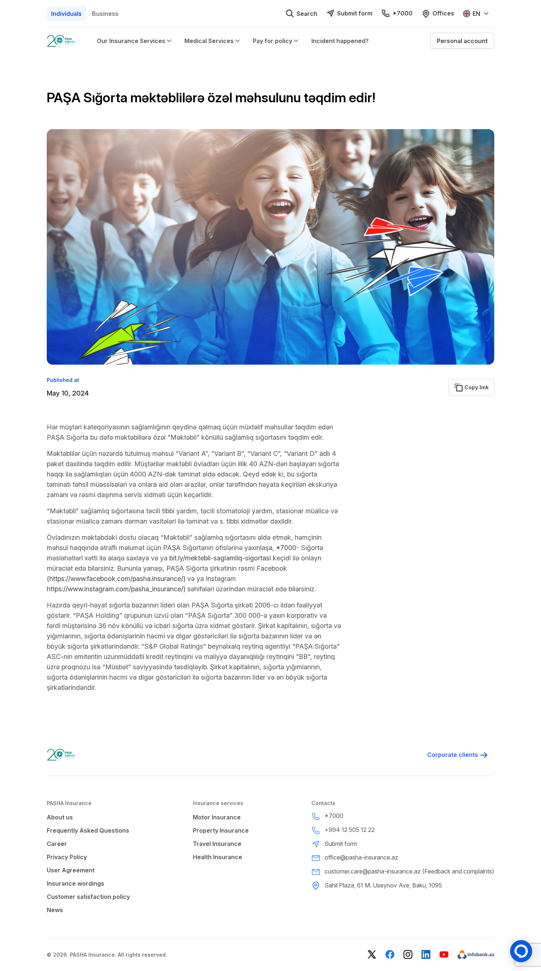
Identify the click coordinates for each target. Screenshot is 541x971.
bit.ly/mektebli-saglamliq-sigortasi (220, 558)
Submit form (354, 13)
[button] (462, 41)
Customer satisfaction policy (88, 896)
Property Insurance (221, 830)
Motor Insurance (217, 817)
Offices (443, 13)
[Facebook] (390, 954)
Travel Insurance (217, 843)
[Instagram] (408, 954)
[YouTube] (444, 954)
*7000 (402, 13)
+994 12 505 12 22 (350, 829)
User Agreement (71, 870)
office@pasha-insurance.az (361, 857)
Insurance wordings (75, 883)
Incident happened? (340, 41)
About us (60, 817)
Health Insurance (217, 857)
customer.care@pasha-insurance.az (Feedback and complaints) (409, 871)
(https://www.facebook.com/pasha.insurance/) (116, 578)
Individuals (66, 13)
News (55, 910)
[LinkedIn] (426, 954)
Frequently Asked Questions (88, 830)
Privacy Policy (67, 857)
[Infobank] (475, 954)
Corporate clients (452, 754)
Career (57, 843)
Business (105, 13)
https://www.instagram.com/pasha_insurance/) (116, 589)
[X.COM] (371, 954)
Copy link (472, 387)
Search (307, 13)
